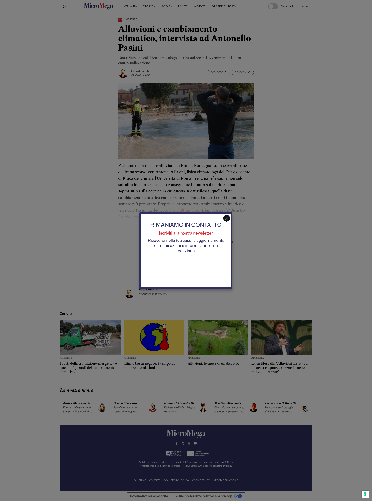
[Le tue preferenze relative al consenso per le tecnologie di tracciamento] (365, 494)
